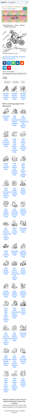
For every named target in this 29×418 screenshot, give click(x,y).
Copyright (14, 403)
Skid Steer (15, 82)
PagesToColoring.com (8, 25)
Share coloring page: (9, 71)
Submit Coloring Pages (10, 401)
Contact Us (12, 399)
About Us (5, 399)
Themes (16, 25)
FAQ (17, 399)
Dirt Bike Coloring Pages (10, 26)
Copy (4, 77)
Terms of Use (21, 401)
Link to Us (23, 399)
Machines (22, 25)
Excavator (7, 82)
